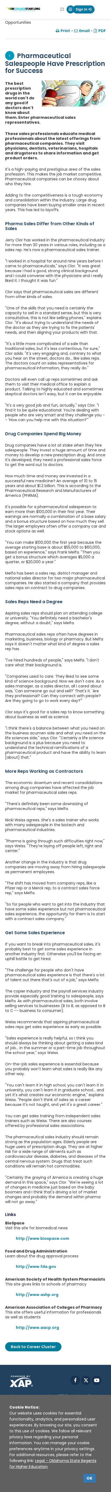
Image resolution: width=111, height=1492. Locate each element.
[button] (71, 9)
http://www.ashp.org (37, 1294)
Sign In (82, 9)
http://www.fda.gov (36, 1266)
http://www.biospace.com (42, 1238)
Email (84, 30)
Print (65, 30)
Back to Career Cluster (33, 1346)
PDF (102, 30)
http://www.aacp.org (37, 1327)
